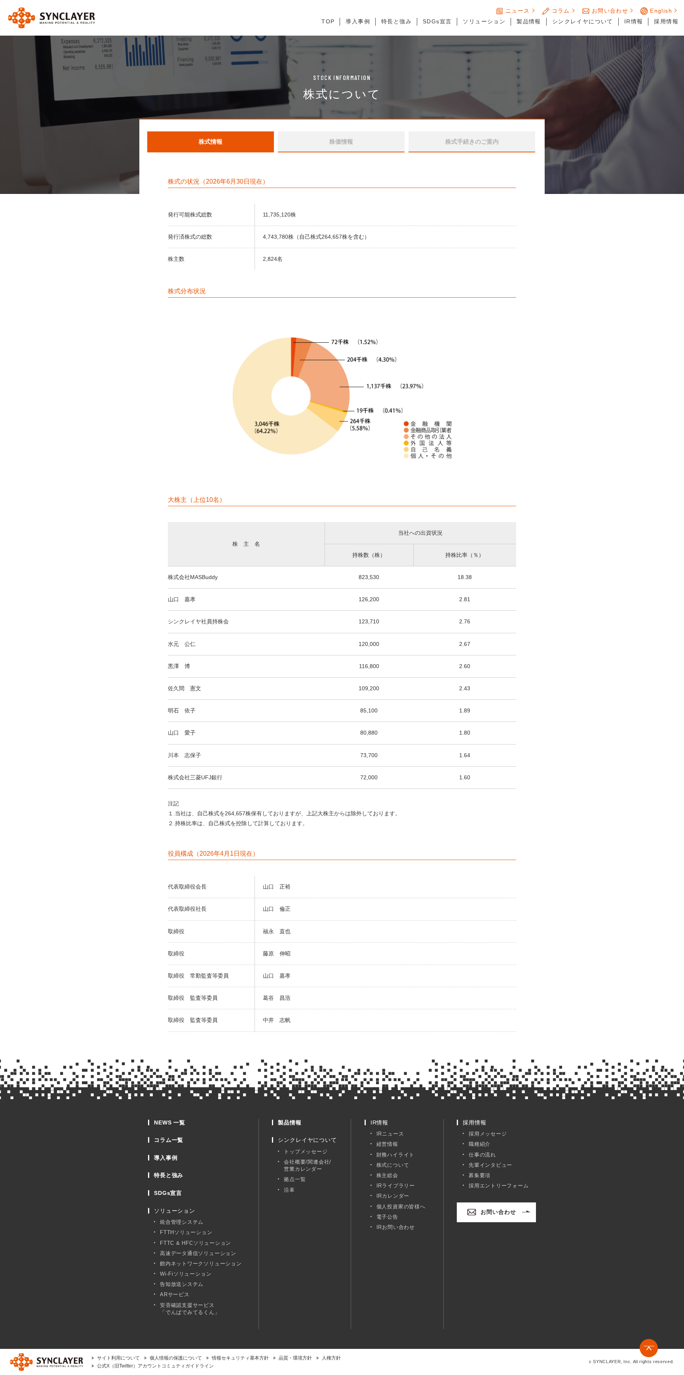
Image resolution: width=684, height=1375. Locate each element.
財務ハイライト (395, 1155)
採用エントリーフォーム (499, 1186)
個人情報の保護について (176, 1358)
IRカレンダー (392, 1196)
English (661, 11)
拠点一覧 (295, 1179)
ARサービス (175, 1294)
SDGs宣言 (437, 21)
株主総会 (387, 1175)
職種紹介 (479, 1144)
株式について (392, 1165)
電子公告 (387, 1217)
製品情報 (529, 21)
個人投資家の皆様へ (401, 1207)
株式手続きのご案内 (472, 141)
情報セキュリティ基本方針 (240, 1358)
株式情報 (210, 141)
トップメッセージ (305, 1152)
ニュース (517, 11)
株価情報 (341, 141)
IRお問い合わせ (395, 1227)
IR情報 (633, 21)
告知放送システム (181, 1284)
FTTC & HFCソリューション (195, 1243)
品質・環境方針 (295, 1358)
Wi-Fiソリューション (185, 1274)
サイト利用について (118, 1358)
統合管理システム (181, 1222)
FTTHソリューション (186, 1232)
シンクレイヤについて (582, 21)
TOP (327, 21)
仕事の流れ (482, 1155)
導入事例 (358, 21)
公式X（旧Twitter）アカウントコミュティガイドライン (155, 1366)
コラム (561, 11)
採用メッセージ (488, 1134)
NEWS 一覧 (169, 1122)
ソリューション (484, 21)
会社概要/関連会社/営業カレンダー (307, 1165)
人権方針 (331, 1358)
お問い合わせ (610, 11)
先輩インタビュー (490, 1165)
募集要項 (479, 1175)
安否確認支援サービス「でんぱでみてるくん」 (190, 1308)
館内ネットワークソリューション (201, 1264)
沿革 (289, 1190)
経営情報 (387, 1144)
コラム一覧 (168, 1140)
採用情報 (666, 21)
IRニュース (390, 1134)
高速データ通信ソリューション (198, 1253)
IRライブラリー (395, 1186)
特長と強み (396, 21)
